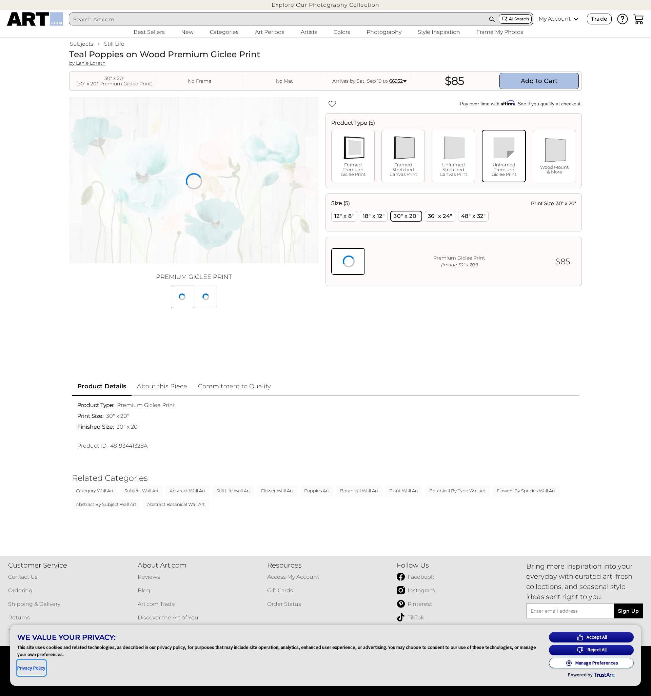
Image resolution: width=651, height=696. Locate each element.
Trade (599, 19)
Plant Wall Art (403, 490)
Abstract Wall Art (187, 490)
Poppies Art (316, 490)
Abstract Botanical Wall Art (176, 504)
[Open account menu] (576, 19)
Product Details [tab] (101, 386)
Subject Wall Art (141, 490)
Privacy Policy (31, 668)
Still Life (114, 44)
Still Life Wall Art (233, 490)
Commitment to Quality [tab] (234, 386)
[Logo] (35, 19)
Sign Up (628, 611)
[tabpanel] (454, 239)
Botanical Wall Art (359, 490)
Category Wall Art (95, 490)
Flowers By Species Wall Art (526, 490)
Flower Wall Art (277, 490)
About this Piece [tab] (162, 386)
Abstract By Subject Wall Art (106, 504)
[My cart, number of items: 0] (638, 19)
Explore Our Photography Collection (325, 5)
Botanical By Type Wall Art (457, 490)
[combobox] (277, 19)
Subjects (81, 44)
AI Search (519, 18)
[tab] (353, 156)
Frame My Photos (499, 32)
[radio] (344, 216)
